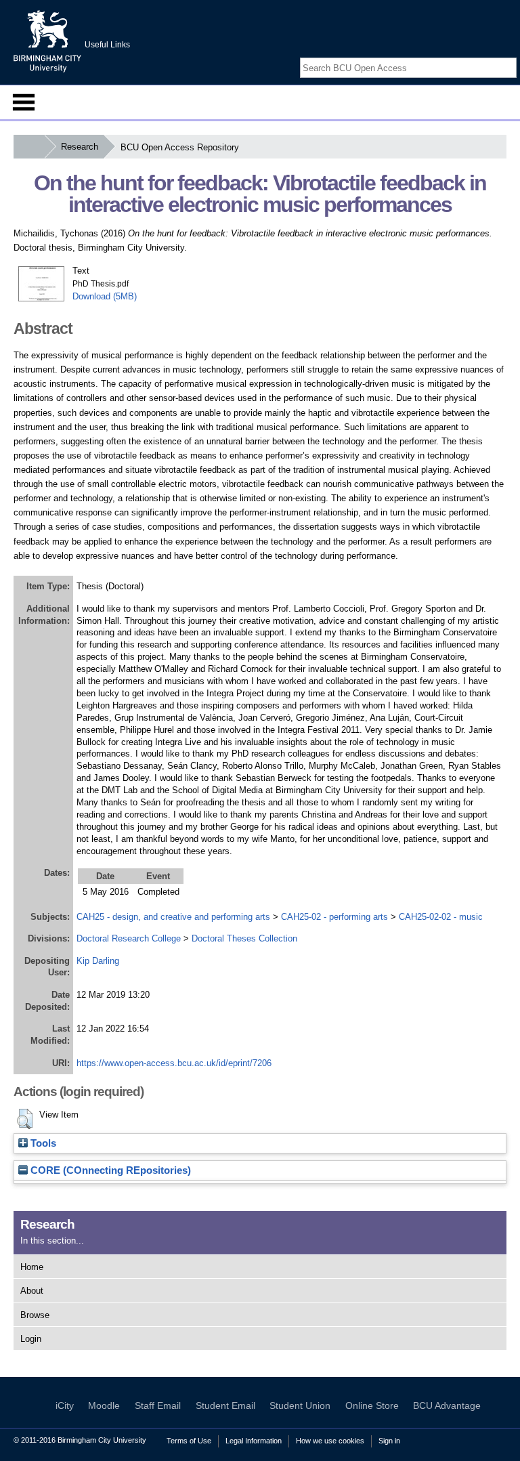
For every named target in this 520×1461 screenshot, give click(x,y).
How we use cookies (330, 1441)
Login (30, 1339)
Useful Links (107, 45)
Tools (42, 1143)
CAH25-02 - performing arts (334, 917)
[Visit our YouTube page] (510, 56)
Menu (23, 102)
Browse (34, 1315)
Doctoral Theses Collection (244, 938)
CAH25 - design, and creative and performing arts (173, 917)
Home (31, 1267)
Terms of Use (189, 1441)
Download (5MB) (104, 296)
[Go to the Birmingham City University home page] (47, 41)
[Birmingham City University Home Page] (29, 146)
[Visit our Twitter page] (493, 56)
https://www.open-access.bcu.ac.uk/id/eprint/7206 (174, 1063)
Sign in (389, 1441)
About (31, 1291)
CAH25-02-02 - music (441, 917)
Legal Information (253, 1441)
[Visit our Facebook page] (478, 56)
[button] (24, 1119)
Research (79, 147)
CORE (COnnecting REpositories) (109, 1170)
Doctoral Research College (129, 938)
